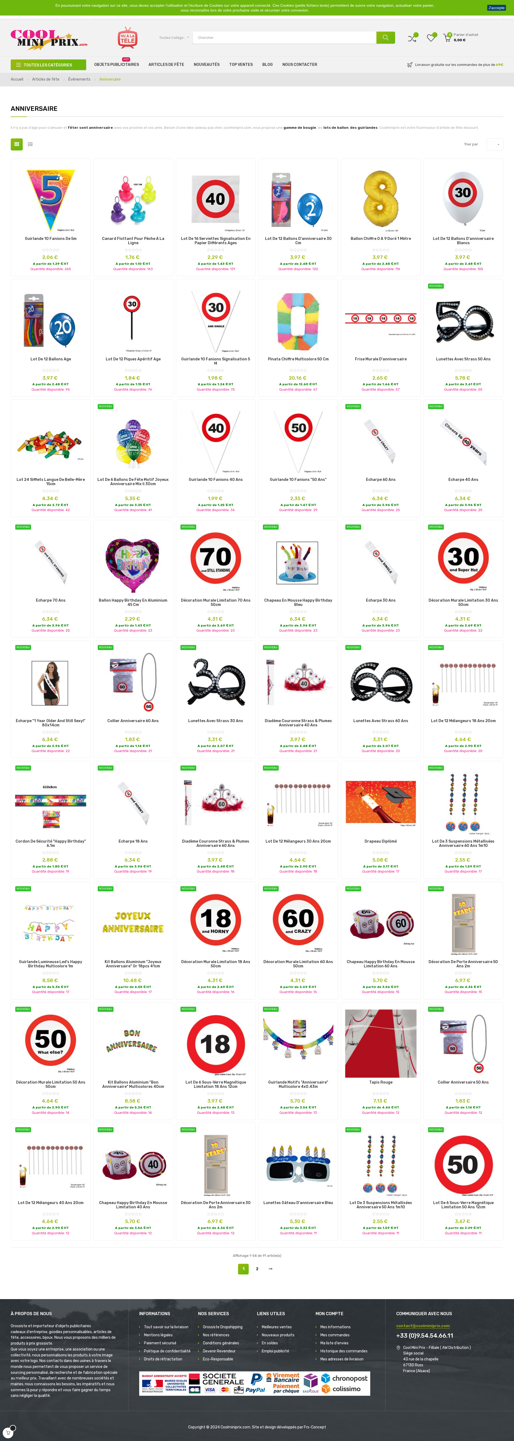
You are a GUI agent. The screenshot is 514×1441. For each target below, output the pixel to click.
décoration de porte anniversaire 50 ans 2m (463, 964)
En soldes (270, 1343)
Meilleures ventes (277, 1327)
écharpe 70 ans (51, 600)
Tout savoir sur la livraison (166, 1327)
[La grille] (17, 144)
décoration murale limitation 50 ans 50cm (50, 1084)
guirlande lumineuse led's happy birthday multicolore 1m (50, 964)
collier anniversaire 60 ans (133, 721)
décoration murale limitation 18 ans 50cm (215, 964)
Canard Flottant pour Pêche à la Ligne (133, 241)
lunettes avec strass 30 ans (215, 721)
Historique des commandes (344, 1351)
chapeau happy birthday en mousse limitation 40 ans (133, 1205)
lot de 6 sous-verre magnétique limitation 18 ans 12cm (216, 1084)
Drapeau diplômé (381, 841)
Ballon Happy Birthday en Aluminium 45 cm (133, 602)
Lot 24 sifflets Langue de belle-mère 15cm (51, 482)
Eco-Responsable (218, 1359)
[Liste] (30, 144)
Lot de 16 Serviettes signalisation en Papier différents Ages (216, 241)
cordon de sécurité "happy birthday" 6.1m (51, 843)
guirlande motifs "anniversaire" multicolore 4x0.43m (298, 1084)
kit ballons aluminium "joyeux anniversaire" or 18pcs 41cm (133, 964)
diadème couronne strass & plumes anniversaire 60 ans (215, 843)
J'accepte (497, 8)
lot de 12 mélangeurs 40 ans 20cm (51, 1203)
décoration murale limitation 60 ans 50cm (298, 964)
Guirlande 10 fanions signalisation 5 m (215, 361)
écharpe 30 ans (381, 600)
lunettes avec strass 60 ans (380, 721)
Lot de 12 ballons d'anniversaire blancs (463, 241)
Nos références (216, 1335)
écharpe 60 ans (381, 480)
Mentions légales (158, 1335)
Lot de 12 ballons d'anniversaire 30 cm (298, 241)
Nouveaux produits (278, 1335)
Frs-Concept (315, 1427)
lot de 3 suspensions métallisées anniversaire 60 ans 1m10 (463, 843)
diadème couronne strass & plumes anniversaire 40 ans (298, 723)
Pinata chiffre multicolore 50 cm (298, 359)
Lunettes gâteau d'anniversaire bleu (298, 1203)
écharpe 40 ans (463, 480)
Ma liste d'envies (334, 1343)
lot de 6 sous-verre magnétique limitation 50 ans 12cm (463, 1205)
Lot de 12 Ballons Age (51, 359)
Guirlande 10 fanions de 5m (51, 239)
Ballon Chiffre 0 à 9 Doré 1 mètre (381, 239)
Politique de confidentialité (167, 1351)
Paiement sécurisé (160, 1343)
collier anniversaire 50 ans (463, 1082)
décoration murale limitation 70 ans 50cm (216, 602)
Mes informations (335, 1327)
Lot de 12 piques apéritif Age (133, 359)
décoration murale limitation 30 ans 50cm (463, 602)
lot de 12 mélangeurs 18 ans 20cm (463, 721)
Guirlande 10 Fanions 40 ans (216, 480)
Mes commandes (335, 1335)
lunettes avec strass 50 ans (463, 359)
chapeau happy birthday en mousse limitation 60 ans (381, 964)
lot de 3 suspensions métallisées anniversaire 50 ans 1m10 (381, 1205)
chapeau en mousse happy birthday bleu (298, 602)
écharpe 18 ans (133, 841)
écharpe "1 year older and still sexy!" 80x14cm (50, 723)
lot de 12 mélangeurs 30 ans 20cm (298, 841)
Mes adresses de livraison (342, 1359)
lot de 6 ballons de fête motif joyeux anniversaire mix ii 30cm (133, 482)
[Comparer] (412, 37)
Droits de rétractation (163, 1359)
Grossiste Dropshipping (223, 1327)
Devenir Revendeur (219, 1351)
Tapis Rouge (380, 1082)
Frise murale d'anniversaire (381, 359)
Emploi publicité (275, 1351)
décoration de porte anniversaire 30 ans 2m (216, 1205)
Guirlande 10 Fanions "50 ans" (298, 480)
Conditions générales (221, 1343)
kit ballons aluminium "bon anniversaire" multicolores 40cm (133, 1084)
